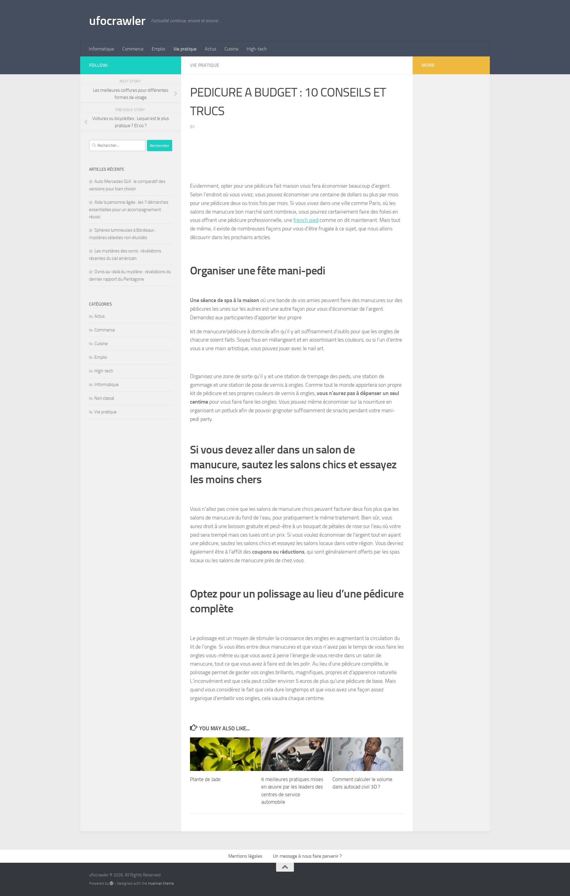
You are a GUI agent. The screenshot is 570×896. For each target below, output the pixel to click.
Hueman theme (161, 883)
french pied (305, 220)
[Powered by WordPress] (111, 883)
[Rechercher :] (117, 145)
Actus (210, 49)
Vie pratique (185, 49)
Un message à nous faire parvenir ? (307, 856)
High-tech (257, 49)
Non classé (104, 398)
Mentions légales (245, 856)
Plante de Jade (205, 779)
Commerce (132, 49)
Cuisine (231, 49)
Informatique (101, 49)
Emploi (158, 49)
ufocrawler (117, 20)
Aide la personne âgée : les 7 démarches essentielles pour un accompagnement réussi (128, 209)
